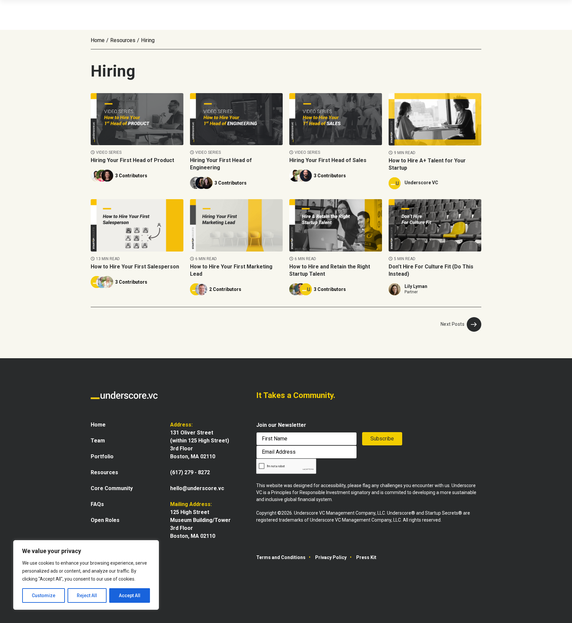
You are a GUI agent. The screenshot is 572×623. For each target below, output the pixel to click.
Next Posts (452, 324)
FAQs (97, 504)
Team (98, 440)
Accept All (129, 595)
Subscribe (382, 438)
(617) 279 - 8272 (190, 472)
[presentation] (286, 466)
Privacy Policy (331, 557)
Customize (43, 595)
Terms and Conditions (281, 557)
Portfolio (102, 456)
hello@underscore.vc (197, 488)
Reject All (87, 595)
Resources (122, 40)
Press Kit (366, 557)
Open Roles (105, 520)
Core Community (112, 488)
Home (98, 40)
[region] (86, 575)
